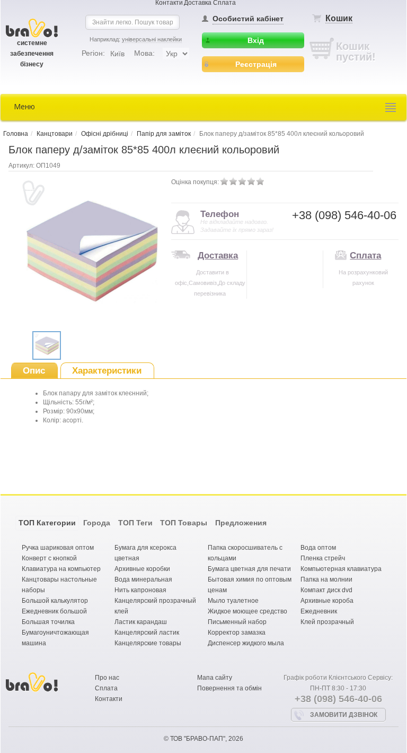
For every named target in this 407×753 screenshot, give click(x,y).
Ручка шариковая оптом (58, 547)
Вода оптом (318, 547)
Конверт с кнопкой (49, 558)
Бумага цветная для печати (249, 569)
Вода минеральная (143, 579)
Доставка (218, 255)
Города (96, 522)
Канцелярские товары (147, 643)
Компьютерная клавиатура (341, 569)
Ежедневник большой (54, 611)
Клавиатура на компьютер (61, 569)
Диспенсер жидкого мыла (246, 643)
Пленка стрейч (322, 558)
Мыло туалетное (233, 600)
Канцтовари (55, 133)
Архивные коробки (142, 569)
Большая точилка (48, 622)
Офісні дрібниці (104, 133)
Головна (15, 133)
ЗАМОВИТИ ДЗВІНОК (343, 715)
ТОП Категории (47, 522)
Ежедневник (318, 611)
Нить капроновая (140, 590)
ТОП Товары (183, 522)
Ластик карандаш (140, 622)
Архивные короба (326, 600)
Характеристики (106, 371)
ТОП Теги (135, 522)
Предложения (241, 522)
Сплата (365, 255)
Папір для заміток (164, 133)
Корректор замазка (237, 632)
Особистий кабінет (248, 18)
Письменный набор (237, 622)
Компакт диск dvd (326, 590)
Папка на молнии (326, 579)
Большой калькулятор (55, 600)
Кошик (338, 18)
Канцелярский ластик (146, 632)
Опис (34, 371)
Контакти (108, 699)
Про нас (107, 677)
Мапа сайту (214, 677)
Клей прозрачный (327, 622)
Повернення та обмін (229, 688)
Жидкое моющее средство (247, 611)
